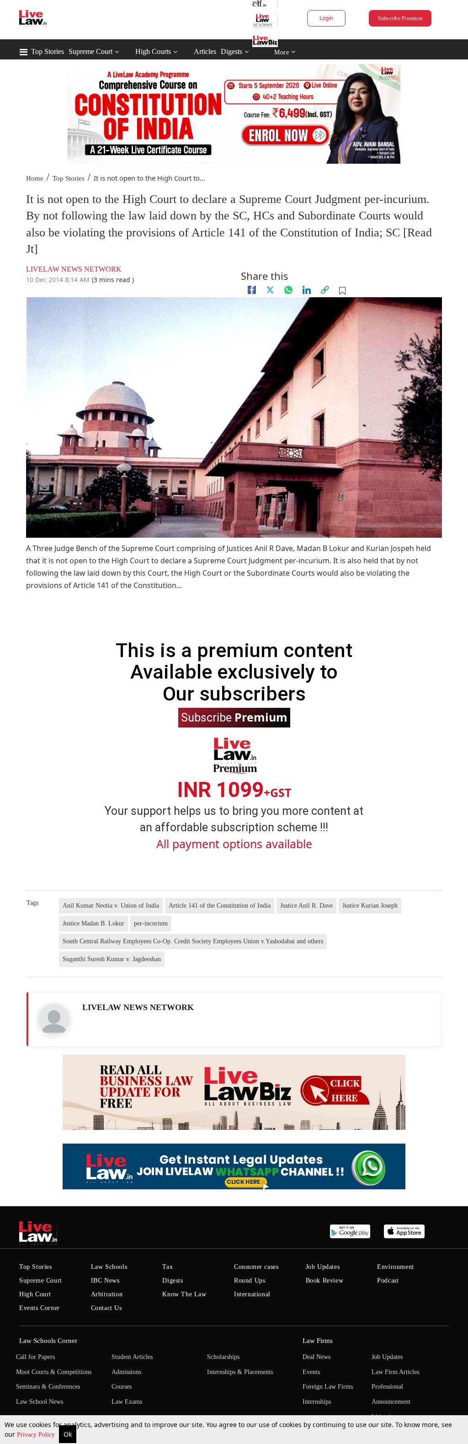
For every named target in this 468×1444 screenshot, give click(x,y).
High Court (35, 1294)
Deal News (316, 1356)
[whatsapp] (288, 290)
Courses (122, 1386)
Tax (167, 1266)
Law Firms (318, 1340)
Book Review (325, 1280)
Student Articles (132, 1356)
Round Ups (249, 1280)
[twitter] (270, 290)
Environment (395, 1266)
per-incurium (151, 923)
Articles (205, 51)
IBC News (105, 1280)
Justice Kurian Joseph (370, 905)
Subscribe (234, 717)
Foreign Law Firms (328, 1386)
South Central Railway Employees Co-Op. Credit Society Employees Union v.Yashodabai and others (193, 941)
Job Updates (323, 1266)
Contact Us (106, 1308)
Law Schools (109, 1266)
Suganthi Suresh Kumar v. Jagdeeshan (112, 959)
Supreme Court (90, 51)
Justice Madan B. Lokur (93, 923)
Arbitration (107, 1294)
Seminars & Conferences (48, 1386)
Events (311, 1372)
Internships (317, 1401)
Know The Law (184, 1294)
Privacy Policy (37, 1434)
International (252, 1294)
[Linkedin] (307, 290)
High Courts (153, 51)
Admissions (126, 1372)
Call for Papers (35, 1356)
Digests (231, 51)
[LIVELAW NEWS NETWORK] (54, 1020)
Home (34, 178)
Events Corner (39, 1308)
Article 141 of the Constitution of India (220, 905)
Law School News (39, 1401)
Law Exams (127, 1401)
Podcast (388, 1280)
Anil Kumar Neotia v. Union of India (111, 905)
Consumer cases (256, 1266)
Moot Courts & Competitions (53, 1372)
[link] (325, 290)
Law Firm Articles (395, 1372)
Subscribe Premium (400, 18)
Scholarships (223, 1356)
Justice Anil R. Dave (306, 905)
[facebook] (252, 290)
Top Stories (47, 51)
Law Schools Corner (48, 1340)
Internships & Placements (240, 1372)
